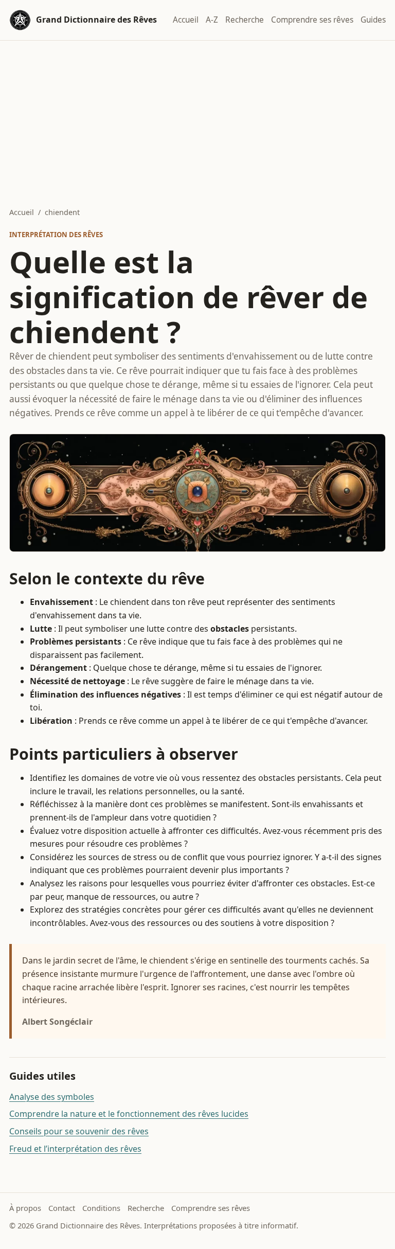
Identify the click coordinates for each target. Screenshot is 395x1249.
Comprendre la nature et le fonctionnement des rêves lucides (128, 1113)
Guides (373, 19)
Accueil (186, 19)
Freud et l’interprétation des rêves (75, 1148)
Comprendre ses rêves (312, 19)
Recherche (244, 19)
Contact (61, 1208)
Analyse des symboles (51, 1096)
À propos (25, 1208)
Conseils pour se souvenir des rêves (79, 1131)
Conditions (101, 1208)
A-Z (212, 19)
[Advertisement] (197, 118)
